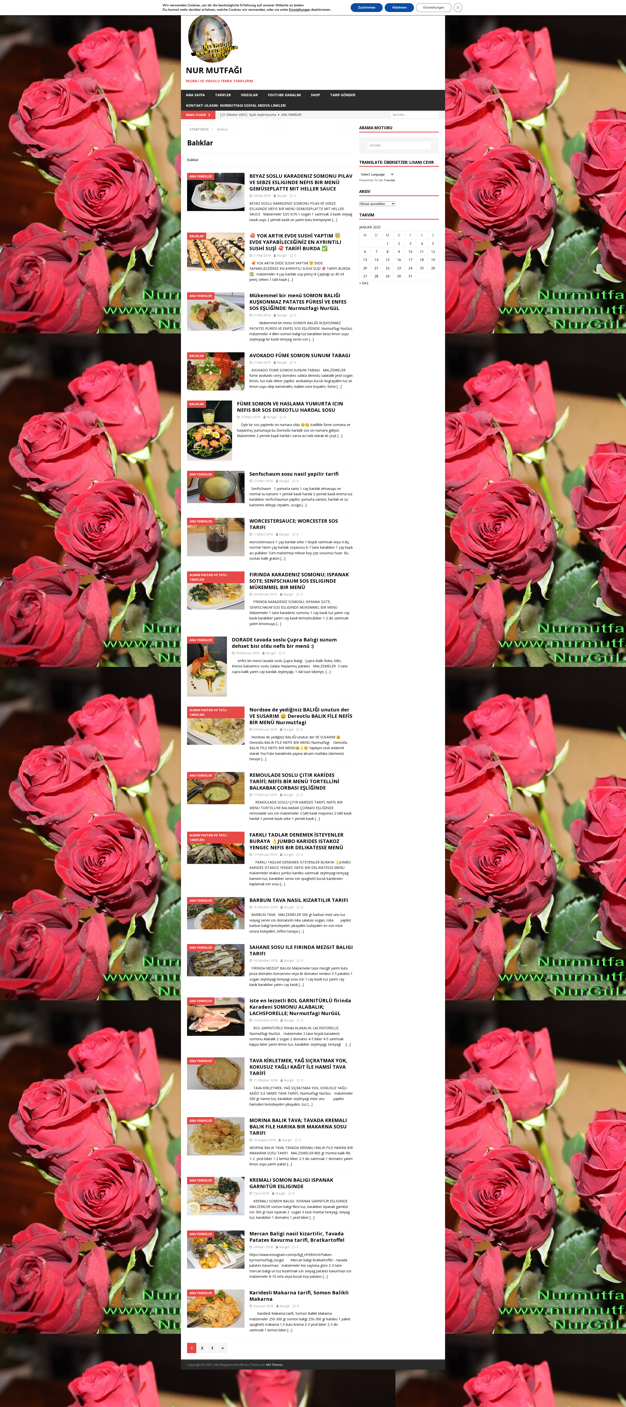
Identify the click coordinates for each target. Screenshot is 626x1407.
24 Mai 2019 (261, 195)
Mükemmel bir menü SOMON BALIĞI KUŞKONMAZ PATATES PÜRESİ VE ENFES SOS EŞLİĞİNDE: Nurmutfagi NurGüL (298, 301)
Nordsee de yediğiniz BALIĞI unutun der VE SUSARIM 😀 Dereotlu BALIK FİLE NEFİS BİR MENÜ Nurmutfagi (300, 716)
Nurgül (282, 195)
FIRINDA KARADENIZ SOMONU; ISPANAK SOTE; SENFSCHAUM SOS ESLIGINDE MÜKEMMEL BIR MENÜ (299, 581)
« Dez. (364, 283)
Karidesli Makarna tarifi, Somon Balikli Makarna (299, 1295)
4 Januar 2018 (263, 1306)
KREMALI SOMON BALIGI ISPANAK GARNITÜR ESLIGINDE (291, 1183)
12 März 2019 (250, 417)
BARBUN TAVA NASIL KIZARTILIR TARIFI (298, 900)
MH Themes (274, 1365)
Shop (315, 95)
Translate (389, 180)
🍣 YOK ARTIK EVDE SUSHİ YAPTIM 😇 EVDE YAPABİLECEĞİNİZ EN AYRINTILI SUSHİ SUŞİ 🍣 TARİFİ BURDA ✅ (295, 242)
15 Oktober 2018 (265, 907)
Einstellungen (433, 7)
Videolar (249, 95)
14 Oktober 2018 (265, 960)
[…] (334, 219)
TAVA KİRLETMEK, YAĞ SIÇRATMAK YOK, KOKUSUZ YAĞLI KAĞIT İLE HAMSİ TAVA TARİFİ (298, 1066)
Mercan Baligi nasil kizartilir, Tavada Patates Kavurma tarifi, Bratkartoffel (297, 1236)
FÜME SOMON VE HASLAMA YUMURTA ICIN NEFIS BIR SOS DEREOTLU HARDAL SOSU (290, 406)
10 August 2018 (264, 1140)
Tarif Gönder (342, 95)
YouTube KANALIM (284, 95)
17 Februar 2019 (265, 794)
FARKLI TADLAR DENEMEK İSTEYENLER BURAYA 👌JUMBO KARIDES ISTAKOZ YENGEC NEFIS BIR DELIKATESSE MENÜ (296, 841)
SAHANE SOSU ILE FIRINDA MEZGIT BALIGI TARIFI (301, 950)
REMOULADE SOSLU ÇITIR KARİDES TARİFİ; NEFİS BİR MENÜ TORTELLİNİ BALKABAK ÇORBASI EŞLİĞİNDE (294, 781)
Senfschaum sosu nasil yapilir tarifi (294, 474)
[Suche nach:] (414, 114)
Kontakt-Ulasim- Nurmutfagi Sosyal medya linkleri (236, 105)
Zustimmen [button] (366, 7)
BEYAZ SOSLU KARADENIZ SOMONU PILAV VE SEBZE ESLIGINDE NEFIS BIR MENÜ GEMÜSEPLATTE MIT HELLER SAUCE (300, 182)
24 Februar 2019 (265, 594)
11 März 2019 (263, 534)
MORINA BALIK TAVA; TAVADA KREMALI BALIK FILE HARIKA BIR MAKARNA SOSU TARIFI (298, 1126)
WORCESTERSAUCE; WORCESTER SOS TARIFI (293, 524)
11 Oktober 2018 (265, 1080)
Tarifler (223, 95)
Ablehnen (399, 7)
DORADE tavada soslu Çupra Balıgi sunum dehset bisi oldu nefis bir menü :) (284, 642)
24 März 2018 (263, 1247)
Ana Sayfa (195, 95)
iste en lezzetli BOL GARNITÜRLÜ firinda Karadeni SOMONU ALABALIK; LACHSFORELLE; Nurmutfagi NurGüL (300, 1007)
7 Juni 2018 (261, 1193)
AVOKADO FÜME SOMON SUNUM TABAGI (299, 355)
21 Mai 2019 (261, 255)
